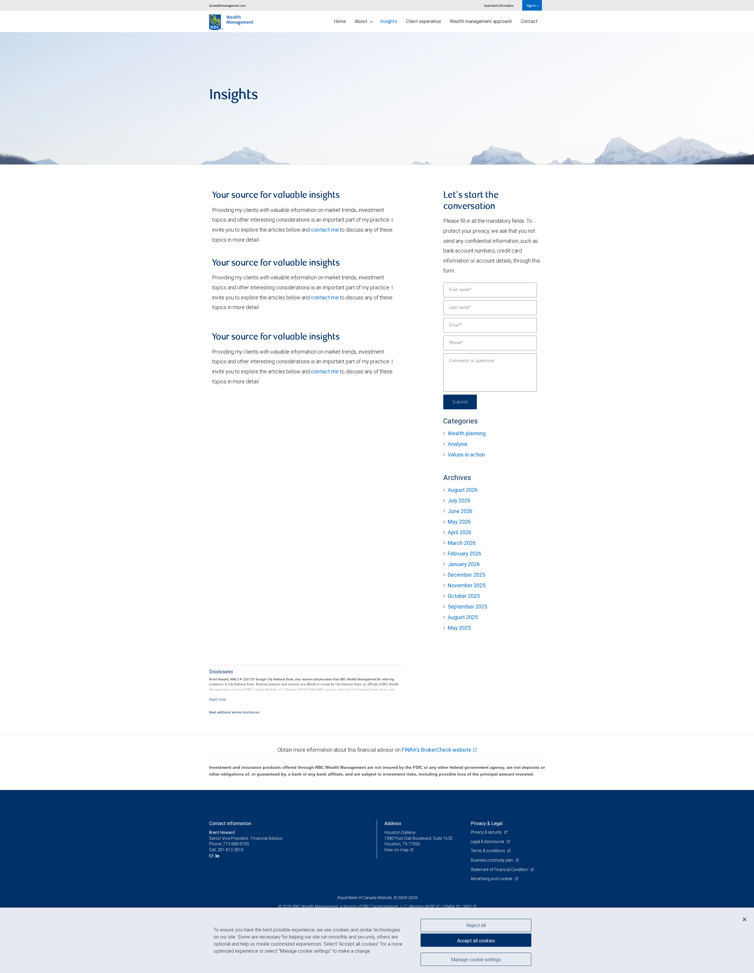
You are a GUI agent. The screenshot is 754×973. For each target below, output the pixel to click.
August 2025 (463, 617)
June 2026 (460, 511)
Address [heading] (392, 823)
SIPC (467, 906)
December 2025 (466, 574)
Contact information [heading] (230, 823)
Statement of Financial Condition (500, 869)
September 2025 (467, 606)
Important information (499, 5)
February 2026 (464, 553)
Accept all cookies (476, 941)
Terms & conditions (488, 850)
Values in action (466, 454)
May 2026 (459, 521)
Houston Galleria (399, 832)
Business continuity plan (492, 860)
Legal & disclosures (488, 841)
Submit (460, 402)
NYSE (429, 906)
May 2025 (459, 627)
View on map (396, 849)
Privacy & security (487, 832)
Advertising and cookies (492, 878)
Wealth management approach (481, 21)
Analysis (457, 444)
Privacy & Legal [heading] (486, 823)
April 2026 (459, 532)
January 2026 (464, 564)
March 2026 (462, 543)
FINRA (448, 906)
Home (340, 21)
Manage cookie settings (476, 959)
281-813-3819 (230, 849)
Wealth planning (467, 433)
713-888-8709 (236, 844)
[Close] (744, 919)
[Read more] (217, 699)
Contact (529, 21)
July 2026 (459, 500)
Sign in (531, 5)
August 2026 (463, 490)
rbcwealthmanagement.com (227, 5)
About (361, 21)
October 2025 (464, 596)
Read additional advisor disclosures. (234, 712)
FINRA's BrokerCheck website (436, 749)
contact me (325, 229)
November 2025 (466, 585)
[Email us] (212, 856)
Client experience (423, 21)
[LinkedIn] (218, 856)
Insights (388, 21)
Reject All (476, 925)
